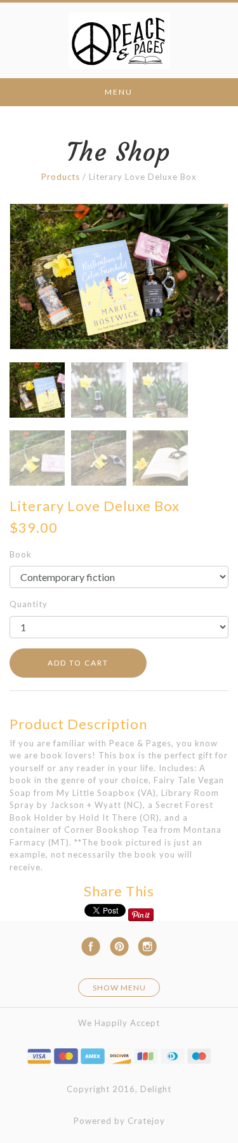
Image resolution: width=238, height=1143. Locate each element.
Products (60, 177)
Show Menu (119, 987)
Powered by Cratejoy (119, 1121)
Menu (119, 92)
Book (21, 554)
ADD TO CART (78, 662)
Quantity (29, 604)
